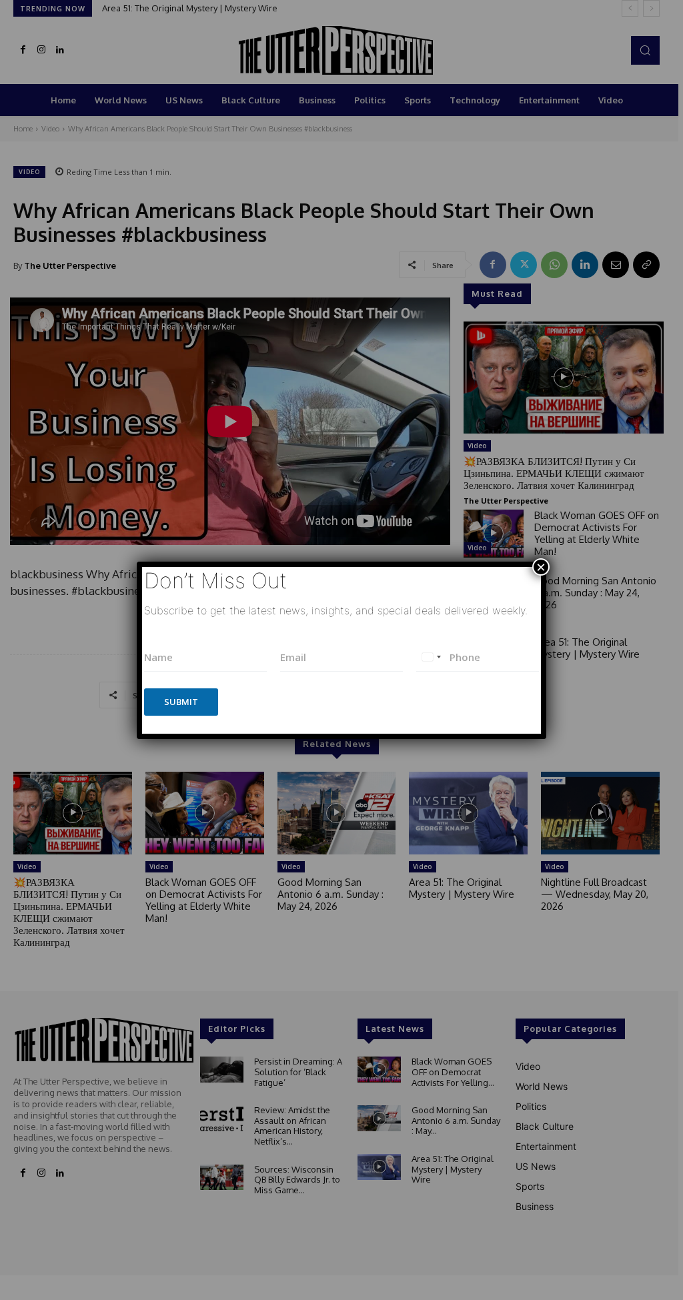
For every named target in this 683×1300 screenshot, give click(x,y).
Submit (181, 702)
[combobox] (431, 657)
